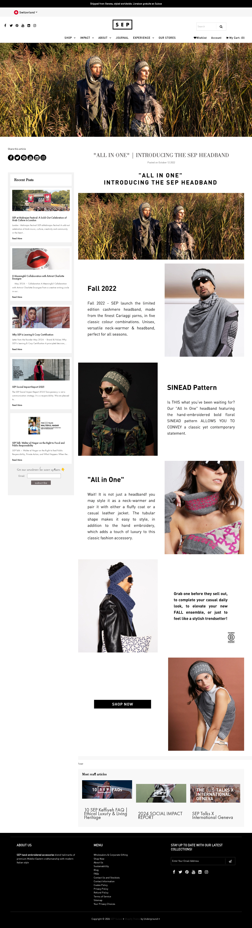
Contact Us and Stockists (107, 877)
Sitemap (98, 900)
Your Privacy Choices (104, 903)
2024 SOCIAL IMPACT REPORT (160, 815)
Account (216, 37)
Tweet (80, 763)
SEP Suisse (116, 918)
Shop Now (99, 858)
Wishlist (201, 37)
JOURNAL (122, 37)
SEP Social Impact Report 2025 (28, 387)
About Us (98, 862)
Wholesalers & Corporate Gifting (111, 854)
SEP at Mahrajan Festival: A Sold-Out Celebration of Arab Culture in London (39, 219)
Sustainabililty (101, 866)
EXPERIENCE (141, 37)
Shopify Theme (132, 918)
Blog (96, 869)
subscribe (41, 482)
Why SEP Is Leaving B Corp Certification (32, 334)
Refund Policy (101, 892)
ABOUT (102, 37)
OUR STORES (167, 37)
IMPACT (85, 37)
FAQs (96, 873)
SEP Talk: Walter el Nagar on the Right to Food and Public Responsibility (38, 444)
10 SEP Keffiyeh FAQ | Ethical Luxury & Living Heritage (106, 813)
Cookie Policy (100, 885)
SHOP (68, 37)
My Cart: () (237, 37)
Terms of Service (102, 896)
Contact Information (104, 881)
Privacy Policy (101, 888)
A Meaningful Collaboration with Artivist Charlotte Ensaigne (38, 277)
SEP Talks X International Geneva (212, 815)
